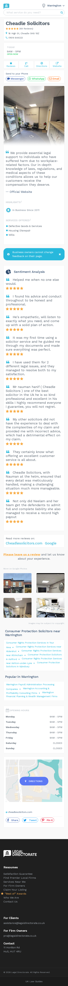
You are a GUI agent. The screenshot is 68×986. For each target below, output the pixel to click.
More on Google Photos (15, 569)
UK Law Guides (34, 981)
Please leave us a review (21, 554)
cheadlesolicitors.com (20, 812)
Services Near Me (14, 881)
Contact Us (10, 901)
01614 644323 (15, 37)
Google (50, 543)
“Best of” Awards (15, 893)
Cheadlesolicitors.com (24, 543)
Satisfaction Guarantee (18, 873)
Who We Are (11, 897)
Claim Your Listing (15, 889)
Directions (35, 781)
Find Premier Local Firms (19, 877)
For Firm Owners (14, 885)
